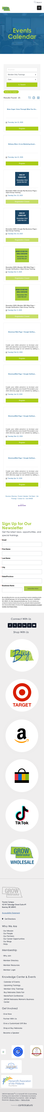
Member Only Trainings (10, 91)
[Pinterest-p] (19, 625)
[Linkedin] (24, 625)
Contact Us (21, 498)
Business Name (8, 585)
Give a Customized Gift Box (15, 1023)
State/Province (7, 576)
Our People (8, 933)
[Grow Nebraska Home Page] (12, 892)
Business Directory (11, 496)
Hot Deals (32, 496)
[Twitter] (15, 625)
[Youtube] (34, 625)
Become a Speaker (11, 1033)
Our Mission (8, 931)
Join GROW (29, 498)
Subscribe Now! (33, 588)
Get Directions (10, 919)
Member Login (9, 970)
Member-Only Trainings (13, 989)
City (3, 567)
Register (22, 128)
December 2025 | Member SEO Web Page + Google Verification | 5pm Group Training (20, 306)
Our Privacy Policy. (12, 606)
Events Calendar (23, 496)
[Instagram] (29, 625)
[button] (29, 97)
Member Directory (10, 960)
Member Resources (11, 965)
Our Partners (8, 936)
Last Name (6, 558)
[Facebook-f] (10, 625)
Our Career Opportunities (14, 939)
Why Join (7, 956)
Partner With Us (10, 1019)
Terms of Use (25, 1100)
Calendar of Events (12, 982)
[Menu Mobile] (39, 8)
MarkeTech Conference (13, 996)
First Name (6, 549)
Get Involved (9, 1008)
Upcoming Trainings (12, 985)
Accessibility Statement (11, 913)
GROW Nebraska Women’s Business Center (19, 1000)
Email (4, 540)
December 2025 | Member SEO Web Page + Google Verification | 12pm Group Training (20, 268)
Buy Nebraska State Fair (14, 992)
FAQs (5, 944)
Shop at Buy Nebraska (12, 1028)
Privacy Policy (14, 1100)
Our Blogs (7, 941)
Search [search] (22, 85)
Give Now (7, 1014)
